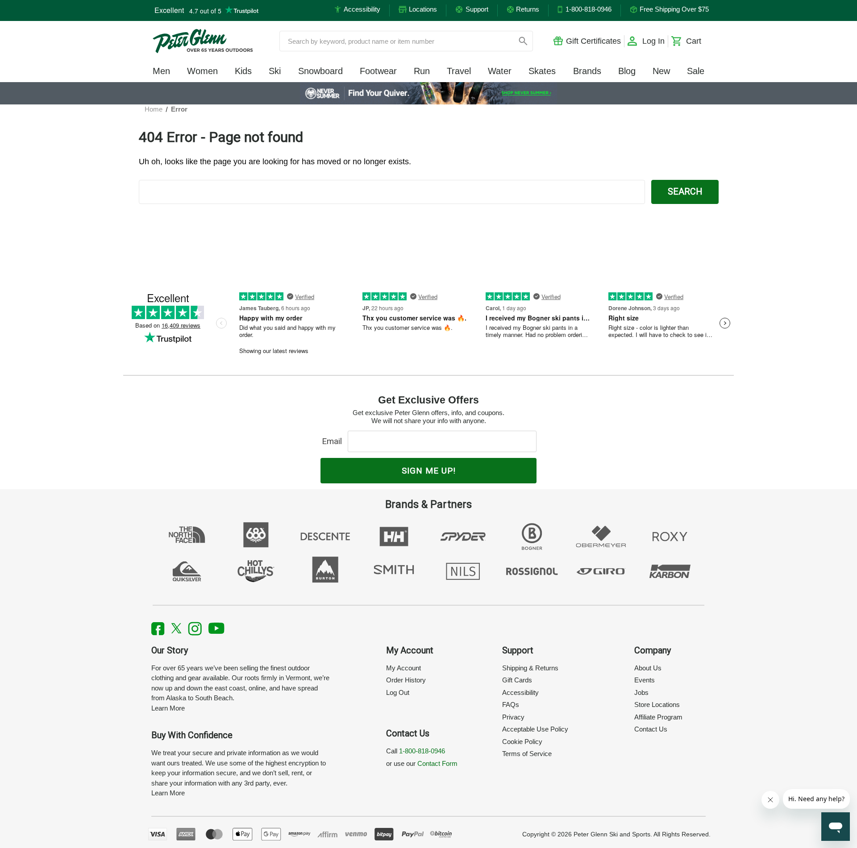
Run (422, 71)
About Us (647, 668)
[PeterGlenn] (203, 41)
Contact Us (650, 729)
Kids (243, 71)
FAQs (510, 704)
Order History (406, 680)
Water (500, 71)
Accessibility (520, 692)
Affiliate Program (658, 717)
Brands (587, 71)
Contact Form (437, 763)
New (661, 71)
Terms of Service (527, 753)
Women (202, 71)
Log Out (397, 692)
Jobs (641, 692)
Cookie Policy (522, 741)
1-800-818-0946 (422, 751)
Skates (542, 71)
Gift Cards (517, 680)
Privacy (513, 717)
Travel (459, 71)
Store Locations (657, 704)
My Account (403, 668)
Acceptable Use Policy (535, 729)
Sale (695, 71)
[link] (428, 93)
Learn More (168, 708)
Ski (275, 71)
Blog (627, 71)
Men (161, 71)
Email (334, 441)
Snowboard (320, 71)
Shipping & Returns (530, 668)
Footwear (378, 71)
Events (644, 680)
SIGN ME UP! (429, 471)
